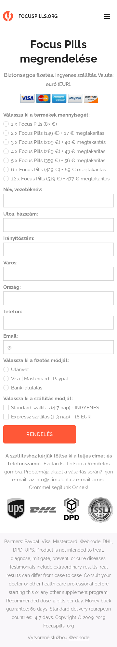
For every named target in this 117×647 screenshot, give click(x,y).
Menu (107, 16)
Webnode (79, 637)
